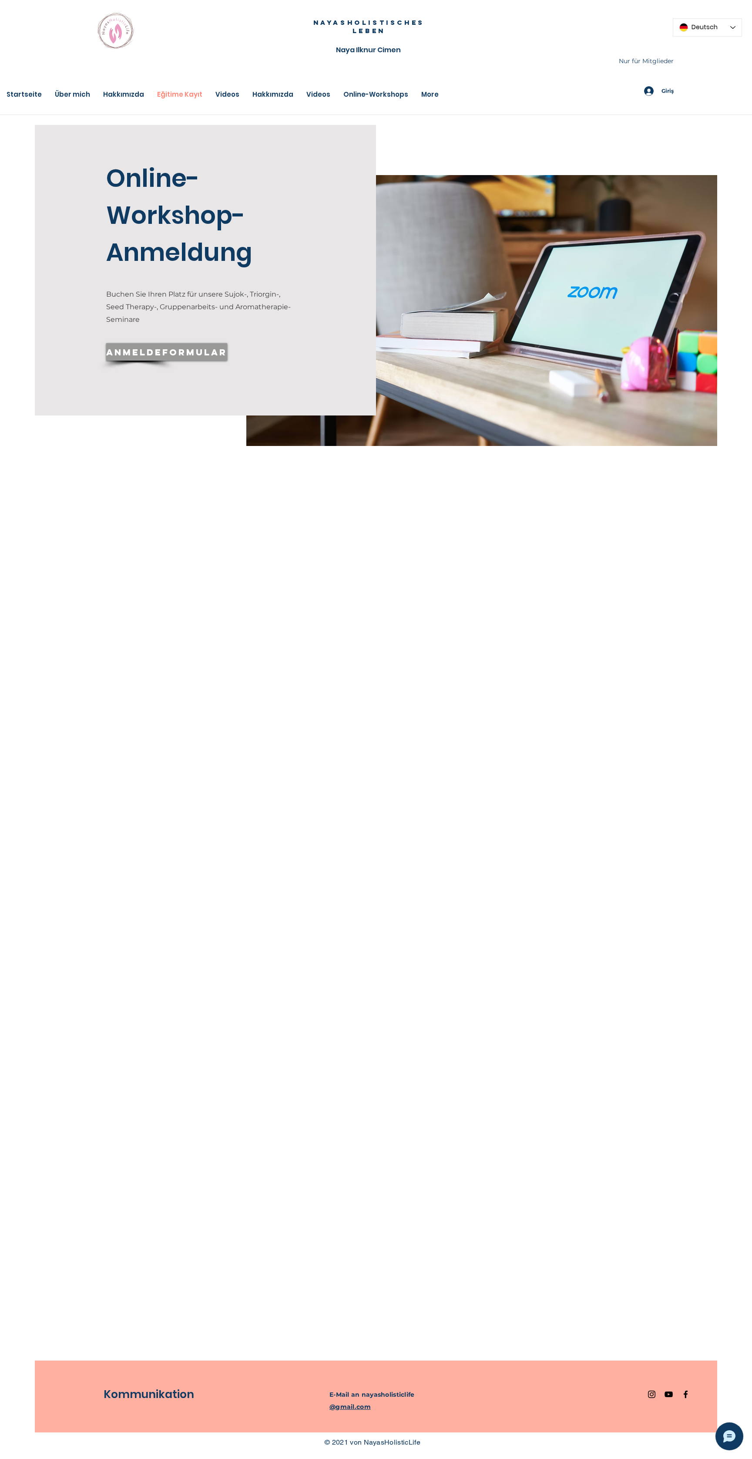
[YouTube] (669, 1394)
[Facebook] (686, 1394)
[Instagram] (652, 1394)
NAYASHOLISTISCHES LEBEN (369, 26)
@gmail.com (350, 1407)
